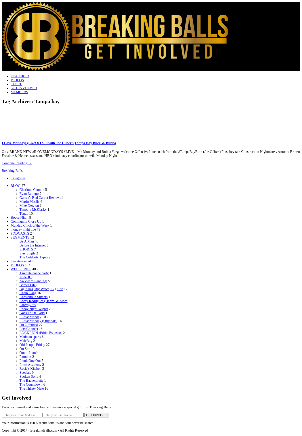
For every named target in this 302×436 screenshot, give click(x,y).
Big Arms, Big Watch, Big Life (41, 289)
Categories (18, 178)
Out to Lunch (28, 352)
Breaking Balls (12, 171)
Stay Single (27, 253)
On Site (24, 349)
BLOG (16, 186)
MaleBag (25, 341)
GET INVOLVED (24, 88)
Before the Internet (32, 245)
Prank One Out (30, 360)
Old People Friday (32, 345)
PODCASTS (20, 233)
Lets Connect (28, 329)
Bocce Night (19, 217)
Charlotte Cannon (31, 189)
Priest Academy (30, 364)
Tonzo (23, 213)
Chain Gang (27, 293)
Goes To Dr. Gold (32, 313)
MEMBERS (19, 92)
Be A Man (26, 241)
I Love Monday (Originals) (38, 321)
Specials (25, 372)
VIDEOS (17, 80)
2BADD (25, 277)
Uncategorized (21, 261)
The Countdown (30, 384)
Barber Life (27, 285)
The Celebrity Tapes (33, 257)
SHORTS (26, 249)
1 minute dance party (34, 273)
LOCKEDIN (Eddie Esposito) (40, 333)
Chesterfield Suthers (33, 297)
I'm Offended (28, 325)
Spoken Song (28, 376)
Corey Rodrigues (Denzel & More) (43, 301)
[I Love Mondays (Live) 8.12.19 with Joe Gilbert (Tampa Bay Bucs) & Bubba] (22, 135)
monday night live (23, 229)
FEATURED (20, 76)
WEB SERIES (21, 269)
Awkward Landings (33, 281)
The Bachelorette (31, 380)
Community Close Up (26, 221)
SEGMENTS (20, 237)
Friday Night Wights (33, 309)
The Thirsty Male (31, 388)
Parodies (25, 356)
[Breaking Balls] (115, 69)
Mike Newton (29, 205)
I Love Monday (30, 317)
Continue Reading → (17, 163)
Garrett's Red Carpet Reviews (40, 197)
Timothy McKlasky (33, 209)
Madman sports (30, 337)
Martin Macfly (29, 201)
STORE (16, 84)
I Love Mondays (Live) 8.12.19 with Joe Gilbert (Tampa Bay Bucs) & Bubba (59, 143)
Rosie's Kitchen (30, 368)
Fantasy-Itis (27, 305)
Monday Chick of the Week (30, 225)
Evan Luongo (29, 193)
